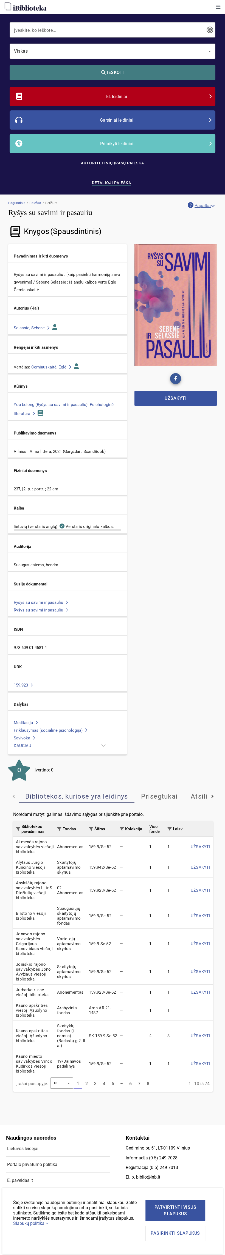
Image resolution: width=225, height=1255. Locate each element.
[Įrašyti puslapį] (121, 1084)
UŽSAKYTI (200, 846)
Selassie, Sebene (30, 327)
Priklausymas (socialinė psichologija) (49, 730)
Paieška (35, 203)
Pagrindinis (16, 203)
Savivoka (22, 738)
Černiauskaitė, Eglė (49, 367)
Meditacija (24, 722)
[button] (218, 7)
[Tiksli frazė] (209, 29)
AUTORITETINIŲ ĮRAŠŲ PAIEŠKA (112, 163)
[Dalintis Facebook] (175, 378)
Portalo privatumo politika (32, 1164)
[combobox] (108, 30)
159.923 (21, 685)
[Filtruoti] (18, 829)
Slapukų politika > (30, 1223)
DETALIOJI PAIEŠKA (111, 183)
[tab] (76, 796)
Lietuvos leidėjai (23, 1148)
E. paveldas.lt (20, 1180)
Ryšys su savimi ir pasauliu (39, 602)
